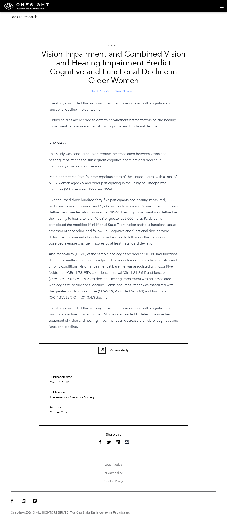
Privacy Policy (113, 473)
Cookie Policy (113, 481)
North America (100, 91)
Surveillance (123, 91)
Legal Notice (113, 464)
